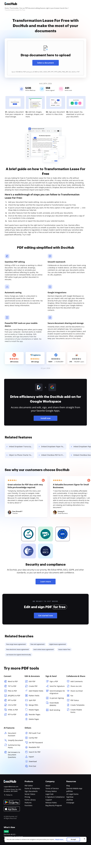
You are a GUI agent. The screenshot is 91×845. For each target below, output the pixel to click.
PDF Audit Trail (35, 733)
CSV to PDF (12, 705)
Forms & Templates (32, 788)
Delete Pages (34, 719)
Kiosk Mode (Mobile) (54, 704)
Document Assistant (12, 734)
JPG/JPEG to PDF (14, 695)
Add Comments (77, 681)
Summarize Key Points (14, 746)
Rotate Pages (34, 710)
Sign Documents (31, 791)
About (48, 785)
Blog (68, 785)
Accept (73, 839)
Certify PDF (33, 738)
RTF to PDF (12, 714)
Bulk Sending (55, 710)
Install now (45, 418)
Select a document (45, 62)
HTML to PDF (13, 710)
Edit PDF (32, 681)
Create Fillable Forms (76, 711)
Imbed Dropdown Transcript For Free (21, 446)
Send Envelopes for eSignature (57, 692)
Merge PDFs (33, 705)
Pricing (27, 797)
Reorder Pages (34, 714)
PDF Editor (29, 785)
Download (33, 761)
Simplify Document (15, 740)
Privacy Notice (51, 791)
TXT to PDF (12, 686)
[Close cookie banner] (84, 839)
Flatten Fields (34, 695)
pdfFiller (69, 791)
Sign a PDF (54, 681)
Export (31, 757)
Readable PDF (34, 747)
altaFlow (69, 800)
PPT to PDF (12, 700)
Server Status (30, 794)
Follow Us (9, 795)
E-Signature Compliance (55, 797)
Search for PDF (34, 752)
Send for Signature (57, 686)
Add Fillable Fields (36, 691)
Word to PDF (13, 681)
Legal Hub (49, 794)
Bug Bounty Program (54, 805)
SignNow (69, 797)
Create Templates (77, 705)
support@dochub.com (11, 787)
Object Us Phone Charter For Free (21, 455)
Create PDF (33, 686)
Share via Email (77, 691)
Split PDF (32, 700)
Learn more (45, 581)
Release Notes (51, 802)
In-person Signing (57, 698)
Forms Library (30, 800)
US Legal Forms (72, 794)
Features (28, 802)
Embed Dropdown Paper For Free (53, 446)
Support (49, 800)
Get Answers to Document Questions (14, 754)
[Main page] (11, 4)
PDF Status (75, 700)
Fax (72, 695)
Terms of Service (52, 788)
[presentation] (45, 58)
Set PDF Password (36, 742)
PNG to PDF (12, 691)
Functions (28, 805)
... (59, 840)
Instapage (70, 802)
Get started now (45, 615)
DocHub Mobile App (74, 788)
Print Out (32, 766)
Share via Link (76, 686)
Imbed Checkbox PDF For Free (53, 455)
